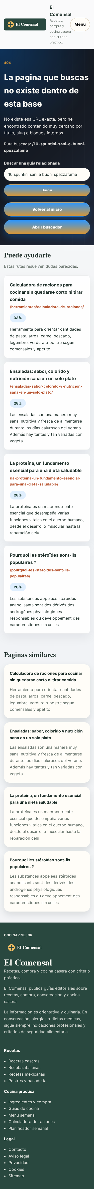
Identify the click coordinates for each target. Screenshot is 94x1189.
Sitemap (16, 1175)
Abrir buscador (47, 227)
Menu (80, 24)
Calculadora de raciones (32, 1121)
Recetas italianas (24, 1067)
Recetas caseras (24, 1060)
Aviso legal (19, 1156)
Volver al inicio (47, 209)
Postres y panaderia (27, 1080)
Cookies (16, 1169)
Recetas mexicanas (27, 1074)
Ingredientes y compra (30, 1101)
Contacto (17, 1149)
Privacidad (19, 1162)
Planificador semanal (28, 1128)
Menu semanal (22, 1115)
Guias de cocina (24, 1108)
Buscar (47, 190)
